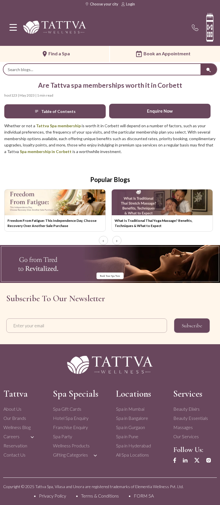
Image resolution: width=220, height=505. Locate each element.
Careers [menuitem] (11, 436)
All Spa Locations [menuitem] (132, 454)
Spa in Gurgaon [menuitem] (130, 427)
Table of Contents (58, 111)
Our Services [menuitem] (186, 436)
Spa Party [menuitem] (62, 436)
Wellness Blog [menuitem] (17, 427)
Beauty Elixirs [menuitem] (186, 409)
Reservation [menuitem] (15, 445)
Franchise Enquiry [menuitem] (70, 427)
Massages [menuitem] (183, 427)
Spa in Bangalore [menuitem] (132, 418)
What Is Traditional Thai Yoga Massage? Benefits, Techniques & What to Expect (153, 223)
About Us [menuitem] (12, 409)
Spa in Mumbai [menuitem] (130, 409)
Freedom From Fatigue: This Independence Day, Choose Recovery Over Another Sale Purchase (52, 223)
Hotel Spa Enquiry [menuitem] (71, 418)
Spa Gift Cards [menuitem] (67, 409)
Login (130, 4)
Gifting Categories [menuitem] (70, 454)
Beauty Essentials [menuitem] (190, 418)
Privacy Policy (52, 495)
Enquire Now (160, 110)
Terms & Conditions (100, 495)
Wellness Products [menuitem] (71, 445)
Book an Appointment (167, 53)
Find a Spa (59, 53)
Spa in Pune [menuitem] (127, 436)
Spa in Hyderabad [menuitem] (133, 445)
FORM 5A (144, 495)
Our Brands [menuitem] (14, 418)
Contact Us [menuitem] (14, 454)
